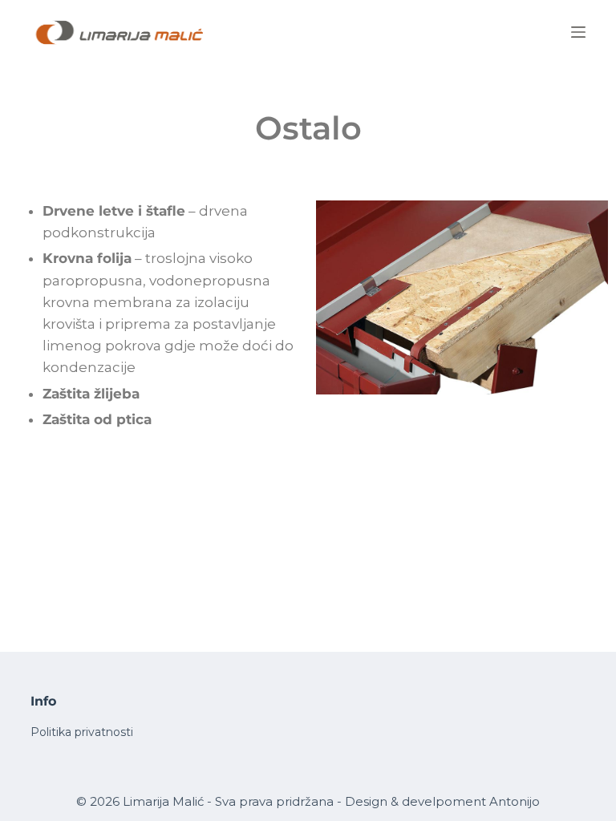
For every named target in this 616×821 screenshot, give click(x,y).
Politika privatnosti (81, 732)
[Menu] (578, 32)
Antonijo (514, 801)
